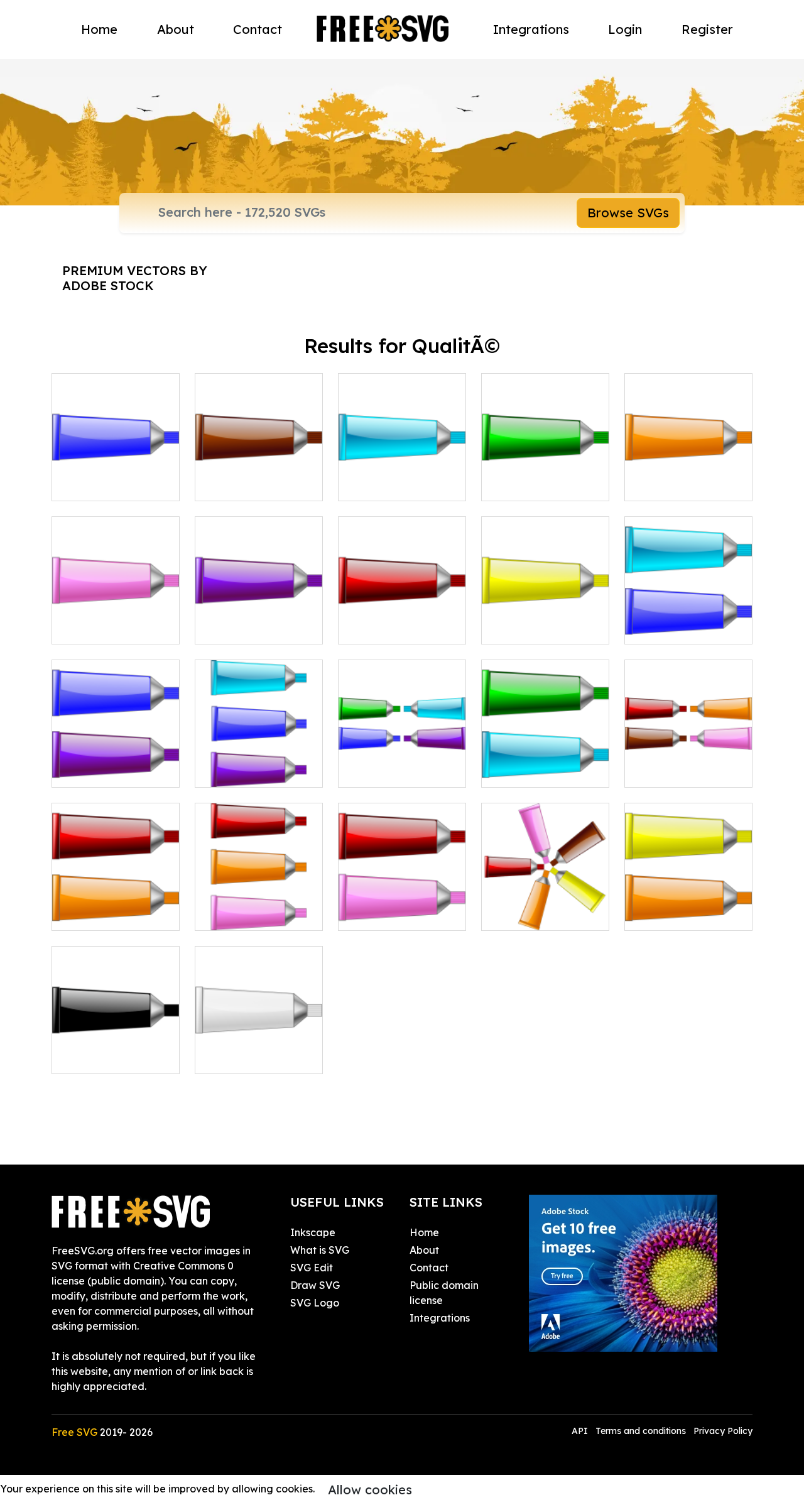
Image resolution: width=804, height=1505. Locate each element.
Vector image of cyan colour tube (402, 476)
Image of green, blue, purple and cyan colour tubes (402, 755)
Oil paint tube (385, 627)
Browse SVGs (628, 212)
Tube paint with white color (259, 1049)
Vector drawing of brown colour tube (259, 476)
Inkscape (312, 1232)
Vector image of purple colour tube (259, 619)
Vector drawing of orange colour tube (688, 476)
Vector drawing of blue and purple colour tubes (116, 755)
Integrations (531, 29)
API (581, 1431)
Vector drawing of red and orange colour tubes (116, 898)
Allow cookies (370, 1489)
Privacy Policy (722, 1431)
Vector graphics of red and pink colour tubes (402, 898)
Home (99, 29)
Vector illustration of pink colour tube (116, 619)
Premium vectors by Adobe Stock (134, 278)
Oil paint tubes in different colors (259, 906)
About (175, 29)
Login (625, 29)
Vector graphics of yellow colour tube (545, 619)
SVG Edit (311, 1267)
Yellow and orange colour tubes (689, 906)
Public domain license (444, 1293)
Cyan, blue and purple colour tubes (259, 762)
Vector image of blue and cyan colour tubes (688, 611)
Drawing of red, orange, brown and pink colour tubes (688, 755)
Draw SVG (315, 1285)
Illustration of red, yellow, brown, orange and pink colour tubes (545, 891)
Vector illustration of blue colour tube (116, 476)
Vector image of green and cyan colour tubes (545, 755)
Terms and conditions (640, 1431)
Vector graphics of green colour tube (545, 476)
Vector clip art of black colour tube (115, 1049)
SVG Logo (314, 1302)
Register (707, 29)
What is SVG (319, 1250)
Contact (257, 29)
